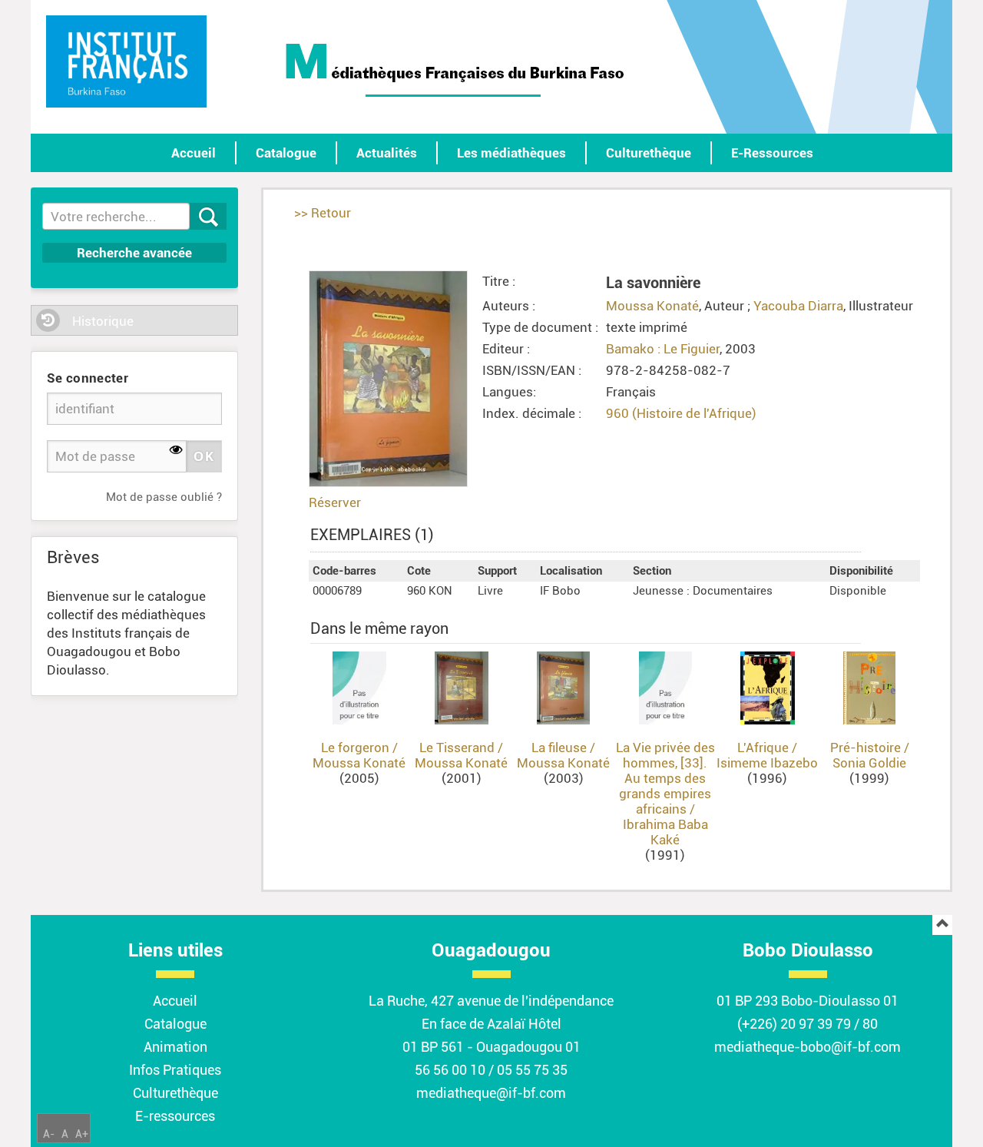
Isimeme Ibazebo (767, 763)
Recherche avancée (134, 252)
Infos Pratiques (175, 1070)
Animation (175, 1047)
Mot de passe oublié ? (164, 497)
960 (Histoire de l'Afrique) (681, 413)
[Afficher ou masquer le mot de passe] (176, 450)
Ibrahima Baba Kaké (665, 832)
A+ (81, 1134)
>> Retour (322, 212)
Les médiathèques (511, 153)
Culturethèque (648, 153)
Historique (103, 321)
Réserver (335, 502)
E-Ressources (772, 153)
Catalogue (286, 153)
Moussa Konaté (652, 305)
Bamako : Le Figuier (663, 348)
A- (49, 1134)
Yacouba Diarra (798, 305)
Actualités (386, 153)
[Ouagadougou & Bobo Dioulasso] (126, 61)
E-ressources (175, 1116)
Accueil (193, 153)
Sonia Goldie (869, 763)
